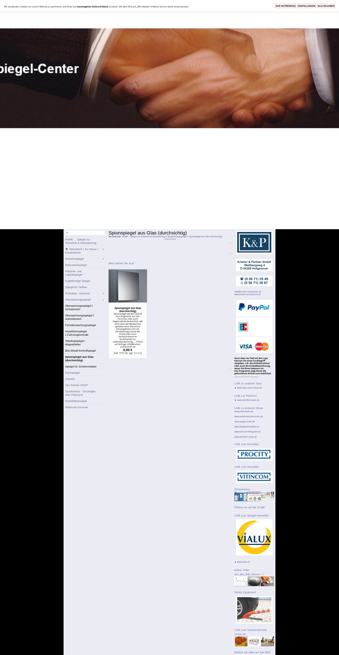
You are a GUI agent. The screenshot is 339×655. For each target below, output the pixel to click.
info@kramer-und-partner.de (247, 291)
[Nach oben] (230, 243)
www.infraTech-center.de (248, 400)
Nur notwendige (286, 5)
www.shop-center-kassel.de (249, 387)
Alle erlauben (326, 5)
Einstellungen (306, 5)
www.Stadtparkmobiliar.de (246, 426)
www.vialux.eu (243, 561)
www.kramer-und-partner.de (247, 294)
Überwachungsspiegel (177, 236)
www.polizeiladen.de (243, 411)
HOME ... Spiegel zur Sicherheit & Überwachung (143, 236)
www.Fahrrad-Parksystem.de (247, 431)
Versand (137, 353)
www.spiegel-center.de (244, 421)
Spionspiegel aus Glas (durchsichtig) (205, 236)
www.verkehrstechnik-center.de (248, 416)
